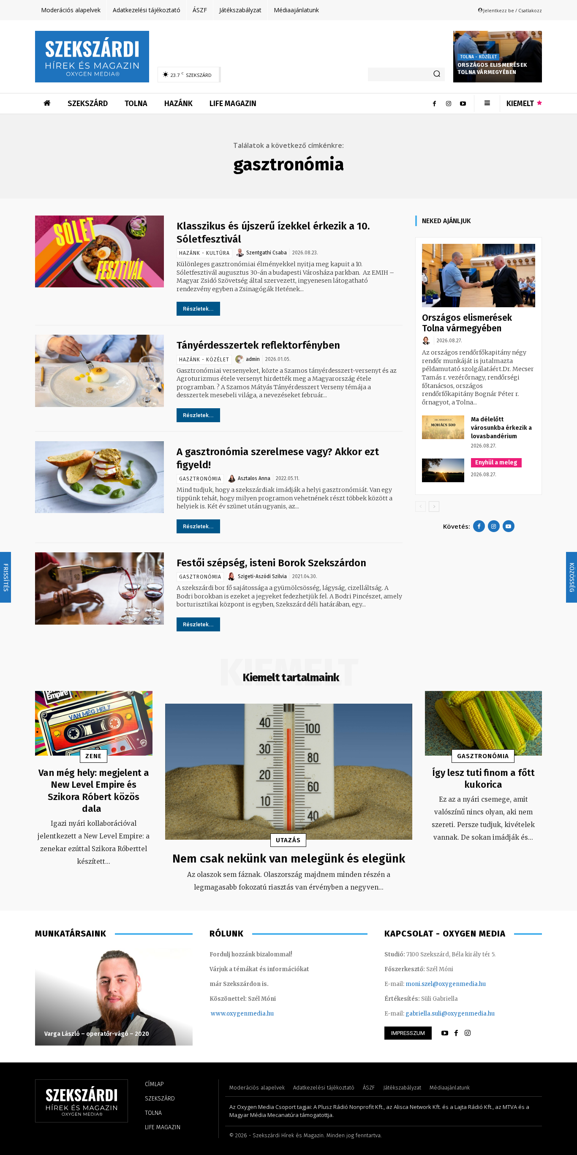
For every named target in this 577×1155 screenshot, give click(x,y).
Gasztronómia (200, 479)
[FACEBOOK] (456, 1033)
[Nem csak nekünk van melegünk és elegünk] (288, 772)
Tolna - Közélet (478, 57)
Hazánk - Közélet (204, 360)
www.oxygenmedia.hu (242, 1013)
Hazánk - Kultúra (204, 253)
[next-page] (434, 506)
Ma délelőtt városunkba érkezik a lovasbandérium (501, 428)
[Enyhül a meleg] (443, 470)
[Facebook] (434, 104)
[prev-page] (420, 506)
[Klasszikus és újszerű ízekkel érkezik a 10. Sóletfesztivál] (99, 252)
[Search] (437, 74)
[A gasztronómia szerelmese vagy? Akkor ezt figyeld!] (99, 477)
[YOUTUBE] (445, 1033)
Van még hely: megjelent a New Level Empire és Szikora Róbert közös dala (93, 791)
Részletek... (198, 309)
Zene (93, 756)
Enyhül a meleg (496, 462)
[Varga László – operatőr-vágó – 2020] (114, 997)
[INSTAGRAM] (467, 1033)
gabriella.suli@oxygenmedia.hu (450, 1013)
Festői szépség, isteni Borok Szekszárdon (271, 563)
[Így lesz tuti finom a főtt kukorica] (483, 723)
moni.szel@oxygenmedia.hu (446, 984)
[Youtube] (463, 104)
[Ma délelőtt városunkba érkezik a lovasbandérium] (443, 427)
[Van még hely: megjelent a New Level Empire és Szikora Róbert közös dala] (93, 723)
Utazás (288, 840)
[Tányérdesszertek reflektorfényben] (99, 371)
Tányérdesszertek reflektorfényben (258, 345)
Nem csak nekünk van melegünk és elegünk (288, 859)
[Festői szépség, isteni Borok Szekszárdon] (99, 588)
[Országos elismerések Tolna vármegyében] (478, 276)
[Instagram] (448, 104)
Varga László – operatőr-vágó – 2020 (96, 1034)
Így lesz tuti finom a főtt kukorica (483, 779)
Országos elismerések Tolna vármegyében (492, 68)
